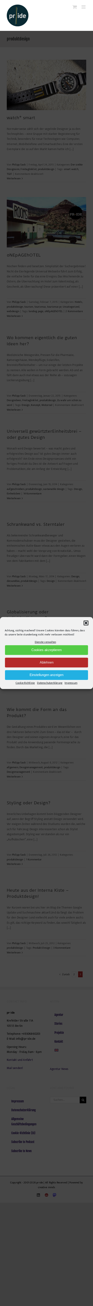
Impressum (71, 683)
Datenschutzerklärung (49, 683)
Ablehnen (46, 662)
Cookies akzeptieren (46, 650)
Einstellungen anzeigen (46, 675)
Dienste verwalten (45, 642)
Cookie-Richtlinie (25, 683)
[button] (86, 623)
